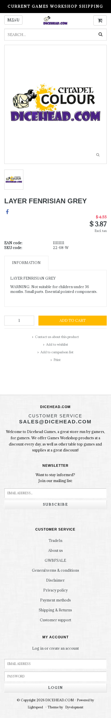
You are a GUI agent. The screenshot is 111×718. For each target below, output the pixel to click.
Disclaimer (55, 580)
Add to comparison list (56, 352)
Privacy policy (55, 590)
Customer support (55, 620)
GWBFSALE (55, 560)
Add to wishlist (57, 344)
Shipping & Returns (55, 610)
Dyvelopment (74, 707)
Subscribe (55, 504)
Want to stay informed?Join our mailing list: (55, 477)
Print (57, 360)
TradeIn (55, 540)
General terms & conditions (55, 570)
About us (55, 550)
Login (55, 687)
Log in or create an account (55, 648)
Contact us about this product (57, 337)
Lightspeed (35, 707)
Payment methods (55, 600)
